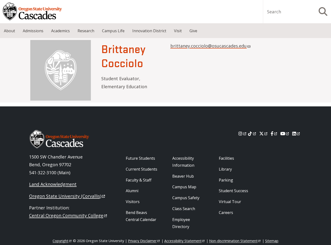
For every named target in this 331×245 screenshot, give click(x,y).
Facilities (226, 158)
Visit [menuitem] (178, 30)
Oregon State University (65, 196)
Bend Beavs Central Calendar (141, 216)
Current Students (141, 169)
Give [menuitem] (193, 30)
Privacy (142, 240)
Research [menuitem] (86, 30)
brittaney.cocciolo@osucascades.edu (208, 46)
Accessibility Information (183, 162)
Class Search (183, 208)
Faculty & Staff (138, 180)
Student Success (233, 190)
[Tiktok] (252, 133)
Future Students (140, 158)
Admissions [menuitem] (33, 30)
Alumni (132, 190)
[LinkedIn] (296, 133)
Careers (226, 212)
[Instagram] (242, 133)
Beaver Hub (183, 176)
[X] (263, 133)
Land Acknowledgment (53, 184)
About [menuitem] (9, 30)
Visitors (133, 201)
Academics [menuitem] (60, 30)
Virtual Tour (230, 201)
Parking (226, 180)
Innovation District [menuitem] (149, 30)
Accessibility (183, 240)
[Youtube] (285, 133)
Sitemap (271, 240)
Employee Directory (181, 223)
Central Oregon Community (66, 215)
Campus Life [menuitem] (113, 30)
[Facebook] (274, 133)
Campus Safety (185, 197)
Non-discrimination (233, 240)
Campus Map (184, 187)
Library (225, 169)
